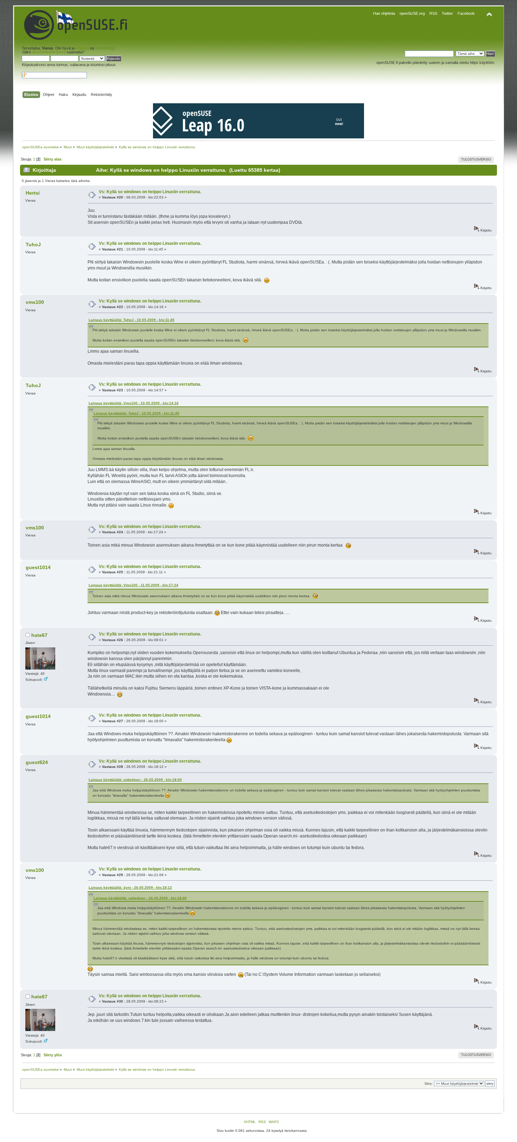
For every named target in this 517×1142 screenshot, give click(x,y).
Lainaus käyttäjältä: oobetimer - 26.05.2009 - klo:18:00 (135, 780)
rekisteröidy (105, 48)
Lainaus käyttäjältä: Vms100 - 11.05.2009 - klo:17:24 (133, 585)
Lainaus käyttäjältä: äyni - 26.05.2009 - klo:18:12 (130, 887)
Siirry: (429, 1083)
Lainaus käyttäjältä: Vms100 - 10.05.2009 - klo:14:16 (134, 403)
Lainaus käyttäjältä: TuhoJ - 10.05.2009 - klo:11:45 (131, 320)
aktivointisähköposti (48, 52)
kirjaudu (82, 48)
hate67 (39, 635)
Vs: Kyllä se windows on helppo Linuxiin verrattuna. (150, 191)
